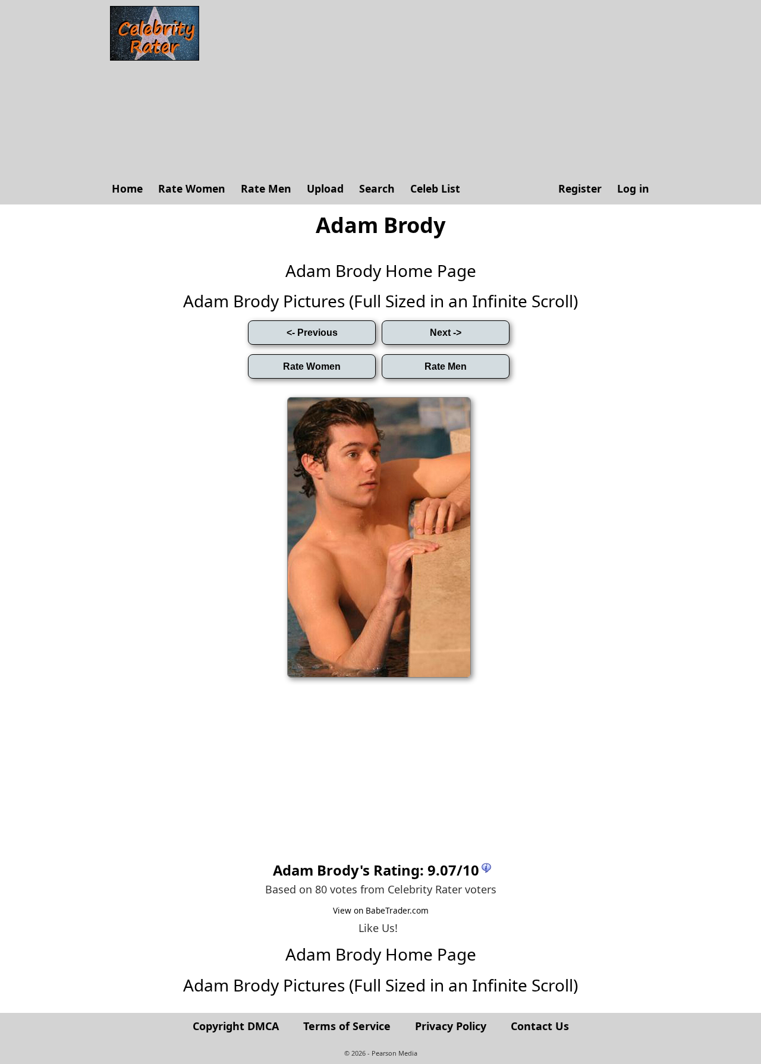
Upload (325, 188)
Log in (633, 188)
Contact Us (540, 1026)
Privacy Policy (450, 1026)
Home (127, 188)
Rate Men (266, 188)
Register (580, 188)
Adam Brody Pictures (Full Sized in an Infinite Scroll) (380, 300)
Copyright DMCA (236, 1026)
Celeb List (435, 188)
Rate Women (191, 188)
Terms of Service (347, 1026)
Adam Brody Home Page (380, 270)
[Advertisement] (431, 89)
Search (377, 188)
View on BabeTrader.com (381, 910)
